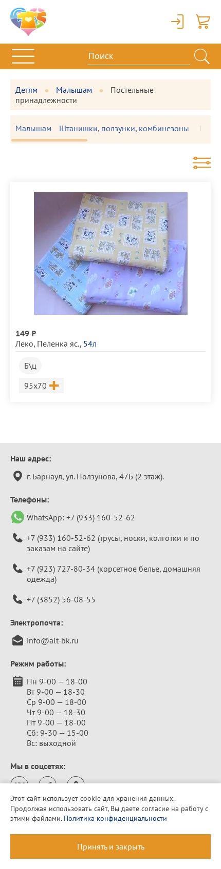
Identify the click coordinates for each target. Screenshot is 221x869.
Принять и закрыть (110, 846)
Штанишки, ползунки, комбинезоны (124, 128)
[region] (110, 129)
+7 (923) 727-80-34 (61, 568)
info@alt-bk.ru (53, 640)
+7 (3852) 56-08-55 (61, 599)
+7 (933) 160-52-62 (100, 517)
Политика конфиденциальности (115, 818)
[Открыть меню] (23, 56)
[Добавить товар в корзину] (54, 385)
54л (90, 343)
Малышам (74, 90)
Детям (26, 90)
